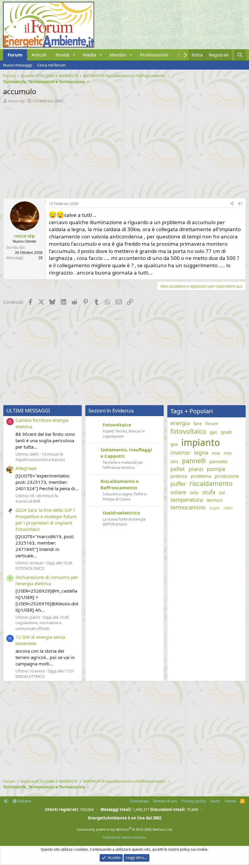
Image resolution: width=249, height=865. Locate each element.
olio (174, 461)
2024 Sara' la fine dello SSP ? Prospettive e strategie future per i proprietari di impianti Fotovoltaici (45, 519)
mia (216, 453)
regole (214, 508)
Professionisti (154, 55)
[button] (74, 54)
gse (174, 444)
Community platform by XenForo (125, 829)
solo (194, 492)
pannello (218, 461)
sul (222, 492)
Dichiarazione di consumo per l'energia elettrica (46, 580)
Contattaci (139, 801)
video (228, 508)
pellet (177, 469)
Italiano (24, 801)
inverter (180, 452)
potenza (178, 476)
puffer (178, 483)
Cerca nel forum (51, 65)
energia (180, 423)
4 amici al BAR (27, 501)
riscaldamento (211, 483)
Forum (15, 55)
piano (196, 469)
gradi (226, 432)
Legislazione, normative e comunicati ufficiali (38, 625)
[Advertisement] (124, 149)
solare (178, 492)
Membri (118, 55)
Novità (62, 55)
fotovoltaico (188, 431)
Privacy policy (194, 801)
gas (213, 432)
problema (201, 476)
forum (211, 423)
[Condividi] (232, 203)
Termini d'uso (165, 801)
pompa (216, 469)
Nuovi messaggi (17, 65)
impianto (200, 442)
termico (214, 500)
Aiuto (215, 801)
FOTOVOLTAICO (29, 568)
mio (227, 453)
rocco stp (16, 101)
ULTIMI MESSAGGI (28, 410)
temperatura (186, 499)
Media (89, 55)
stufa (208, 492)
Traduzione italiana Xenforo (124, 837)
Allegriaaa (25, 468)
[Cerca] (240, 54)
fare (197, 423)
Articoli (39, 55)
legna (201, 452)
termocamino (187, 507)
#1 (240, 203)
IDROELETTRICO (30, 676)
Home (230, 801)
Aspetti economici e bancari (40, 459)
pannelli (194, 460)
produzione (227, 476)
